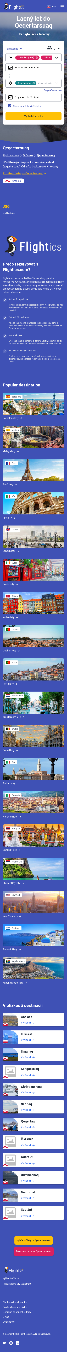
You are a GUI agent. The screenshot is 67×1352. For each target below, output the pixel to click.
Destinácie (9, 1321)
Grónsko (28, 155)
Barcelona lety (11, 418)
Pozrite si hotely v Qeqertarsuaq (22, 173)
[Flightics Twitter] (4, 1343)
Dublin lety (8, 584)
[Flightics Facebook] (17, 1343)
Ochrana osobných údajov (17, 1312)
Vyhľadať (26, 1022)
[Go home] (14, 1270)
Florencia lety (10, 816)
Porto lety (8, 683)
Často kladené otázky (15, 1307)
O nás (6, 1317)
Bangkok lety (10, 849)
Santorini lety (10, 949)
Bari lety (7, 783)
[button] (62, 6)
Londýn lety (9, 551)
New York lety (10, 916)
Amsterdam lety (12, 717)
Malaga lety (9, 451)
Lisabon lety (9, 650)
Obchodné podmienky (15, 1302)
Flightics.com (11, 155)
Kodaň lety (8, 617)
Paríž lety (8, 484)
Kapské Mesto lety (13, 982)
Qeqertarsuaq (46, 155)
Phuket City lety (11, 883)
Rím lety (7, 517)
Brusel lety (8, 750)
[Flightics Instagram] (11, 1343)
